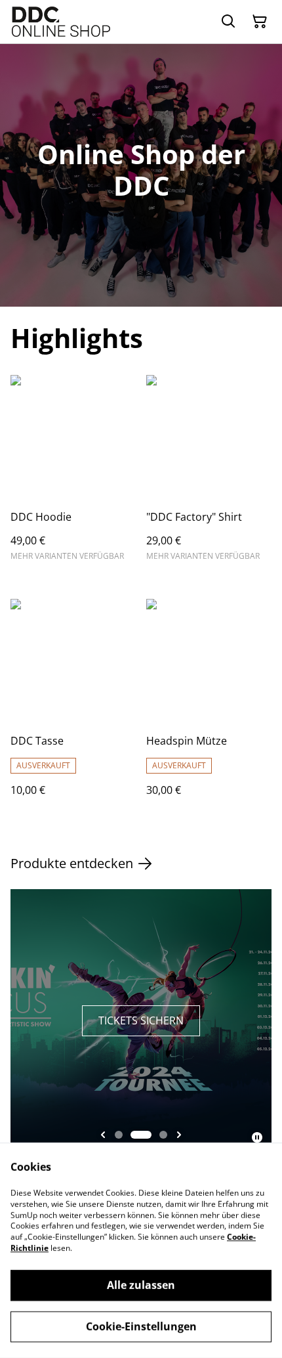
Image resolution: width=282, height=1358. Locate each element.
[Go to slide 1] (119, 1135)
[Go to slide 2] (141, 1135)
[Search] (228, 21)
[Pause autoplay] (257, 1137)
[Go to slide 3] (163, 1135)
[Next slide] (179, 1134)
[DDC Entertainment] (61, 22)
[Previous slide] (103, 1134)
